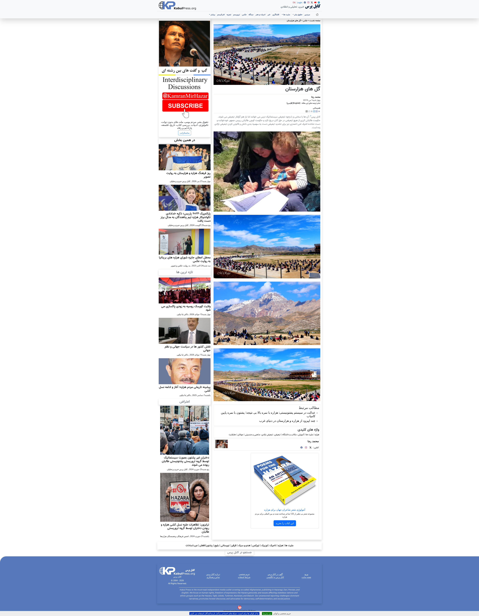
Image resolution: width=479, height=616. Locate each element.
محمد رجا (315, 97)
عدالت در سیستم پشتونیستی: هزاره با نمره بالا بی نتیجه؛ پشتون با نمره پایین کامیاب (268, 414)
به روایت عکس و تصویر (180, 265)
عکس (244, 14)
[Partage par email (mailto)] (319, 111)
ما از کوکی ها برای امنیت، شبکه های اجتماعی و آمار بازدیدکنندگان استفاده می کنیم (224, 613)
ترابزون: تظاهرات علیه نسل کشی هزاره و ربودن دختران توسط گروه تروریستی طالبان (185, 528)
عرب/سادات (192, 546)
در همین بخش (184, 140)
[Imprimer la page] (312, 111)
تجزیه (229, 14)
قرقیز (233, 546)
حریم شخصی (244, 574)
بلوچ (216, 546)
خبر (269, 14)
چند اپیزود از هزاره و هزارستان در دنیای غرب (287, 421)
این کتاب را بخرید (285, 523)
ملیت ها (309, 434)
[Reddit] (309, 111)
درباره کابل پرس (213, 574)
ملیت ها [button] (286, 14)
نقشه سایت (306, 577)
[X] (307, 111)
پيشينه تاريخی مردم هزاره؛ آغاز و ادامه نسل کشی (185, 389)
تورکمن (255, 546)
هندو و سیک (244, 546)
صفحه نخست (314, 20)
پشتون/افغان (206, 546)
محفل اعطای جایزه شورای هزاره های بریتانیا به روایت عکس (185, 259)
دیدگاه (251, 14)
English (296, 103)
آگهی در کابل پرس (275, 574)
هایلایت (232, 434)
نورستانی (225, 546)
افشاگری (275, 14)
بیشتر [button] (212, 14)
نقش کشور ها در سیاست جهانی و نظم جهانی (188, 348)
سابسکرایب (184, 132)
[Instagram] (306, 447)
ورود (306, 574)
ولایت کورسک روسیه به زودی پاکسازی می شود (186, 308)
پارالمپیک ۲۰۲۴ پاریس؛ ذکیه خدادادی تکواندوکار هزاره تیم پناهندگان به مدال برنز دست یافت (186, 217)
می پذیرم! (267, 613)
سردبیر (307, 14)
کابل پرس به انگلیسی (275, 577)
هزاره (317, 434)
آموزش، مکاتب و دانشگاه (293, 434)
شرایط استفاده (244, 577)
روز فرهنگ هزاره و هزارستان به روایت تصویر (188, 175)
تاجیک (273, 546)
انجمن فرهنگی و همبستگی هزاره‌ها (174, 536)
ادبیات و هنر (260, 14)
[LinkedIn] (314, 111)
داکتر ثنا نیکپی (182, 314)
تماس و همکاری (213, 577)
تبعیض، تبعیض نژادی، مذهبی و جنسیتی (263, 434)
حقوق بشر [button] (298, 14)
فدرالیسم (221, 14)
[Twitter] (310, 447)
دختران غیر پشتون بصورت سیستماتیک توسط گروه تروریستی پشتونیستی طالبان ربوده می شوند (185, 461)
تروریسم (236, 14)
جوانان (240, 434)
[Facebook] (317, 111)
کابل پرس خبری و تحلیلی (180, 181)
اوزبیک (264, 546)
